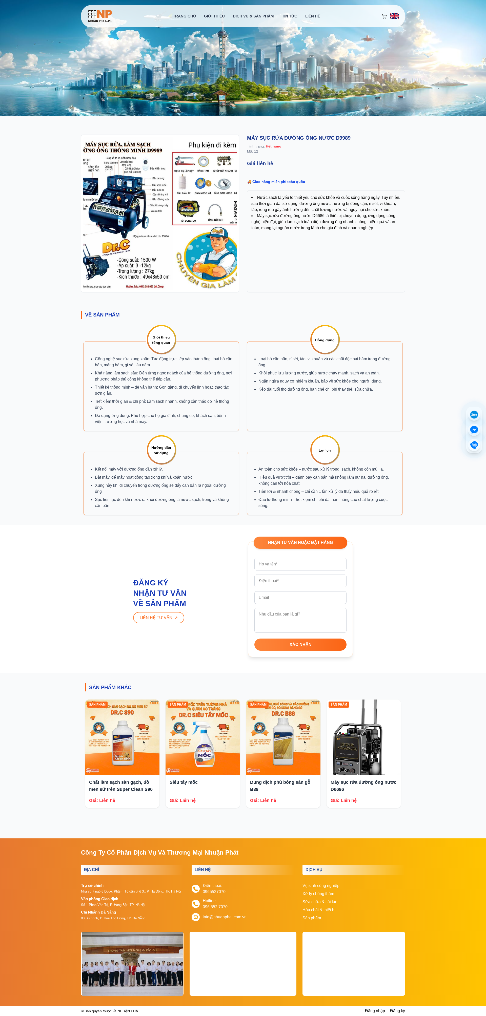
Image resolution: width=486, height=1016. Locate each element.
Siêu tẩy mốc (184, 782)
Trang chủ (184, 16)
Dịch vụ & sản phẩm (253, 16)
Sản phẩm (311, 918)
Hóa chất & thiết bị (318, 910)
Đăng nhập (375, 1011)
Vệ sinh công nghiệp (320, 885)
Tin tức (289, 16)
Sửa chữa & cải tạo (319, 902)
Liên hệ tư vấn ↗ (159, 618)
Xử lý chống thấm (318, 894)
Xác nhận (301, 644)
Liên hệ (312, 16)
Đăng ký (397, 1011)
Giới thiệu (214, 16)
